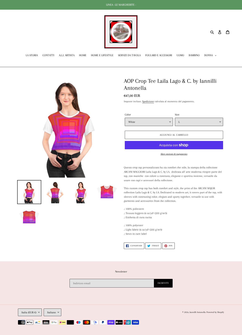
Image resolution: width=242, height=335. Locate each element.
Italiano (51, 312)
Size (177, 114)
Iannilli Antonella (198, 312)
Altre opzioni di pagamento (174, 154)
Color (128, 114)
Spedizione (148, 101)
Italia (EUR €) (29, 312)
